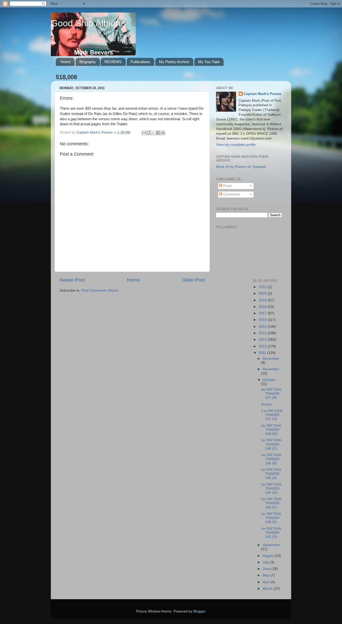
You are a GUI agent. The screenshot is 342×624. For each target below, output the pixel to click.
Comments (231, 194)
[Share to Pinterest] (162, 132)
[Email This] (143, 132)
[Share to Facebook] (158, 132)
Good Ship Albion (85, 23)
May (266, 575)
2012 (263, 346)
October (269, 380)
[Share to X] (153, 132)
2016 (263, 320)
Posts (227, 186)
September (271, 545)
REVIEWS (113, 62)
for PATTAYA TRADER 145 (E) (271, 518)
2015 (263, 326)
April (267, 582)
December (271, 358)
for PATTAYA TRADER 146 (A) (271, 474)
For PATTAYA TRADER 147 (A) (271, 415)
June (267, 569)
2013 (263, 339)
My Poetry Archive (174, 62)
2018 (263, 307)
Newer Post (72, 280)
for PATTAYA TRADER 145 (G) (271, 488)
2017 (263, 313)
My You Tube (209, 62)
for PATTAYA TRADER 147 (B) (271, 394)
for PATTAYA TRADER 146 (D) (271, 430)
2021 (263, 287)
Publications (140, 62)
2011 (263, 353)
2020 (263, 293)
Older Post (193, 280)
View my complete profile (236, 145)
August (269, 556)
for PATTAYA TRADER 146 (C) (271, 444)
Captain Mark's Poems (262, 94)
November (271, 369)
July (266, 562)
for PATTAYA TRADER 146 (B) (271, 459)
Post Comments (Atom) (99, 290)
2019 (263, 300)
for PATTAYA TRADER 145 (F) (271, 503)
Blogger (199, 611)
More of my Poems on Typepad (241, 167)
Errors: (266, 404)
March (268, 588)
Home (66, 62)
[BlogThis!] (148, 132)
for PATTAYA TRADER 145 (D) (271, 533)
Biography (87, 62)
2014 (263, 333)
